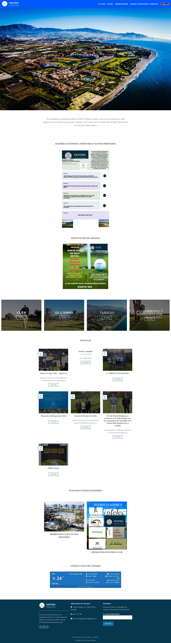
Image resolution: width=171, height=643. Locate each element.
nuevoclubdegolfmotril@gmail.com (85, 619)
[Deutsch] (166, 4)
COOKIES (95, 637)
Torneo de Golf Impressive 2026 (53, 416)
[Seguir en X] (47, 627)
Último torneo (53, 468)
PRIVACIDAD (76, 637)
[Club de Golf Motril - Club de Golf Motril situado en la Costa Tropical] (10, 4)
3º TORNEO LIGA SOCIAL (117, 373)
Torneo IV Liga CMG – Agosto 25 (53, 373)
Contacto (153, 4)
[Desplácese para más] (85, 105)
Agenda (133, 4)
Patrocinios (143, 4)
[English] (161, 4)
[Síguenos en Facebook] (40, 627)
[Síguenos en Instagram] (43, 627)
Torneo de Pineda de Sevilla (85, 416)
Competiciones (121, 4)
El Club (102, 4)
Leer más (53, 385)
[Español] (168, 4)
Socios (110, 4)
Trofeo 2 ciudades (85, 351)
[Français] (164, 4)
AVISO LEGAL (87, 637)
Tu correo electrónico (111, 614)
